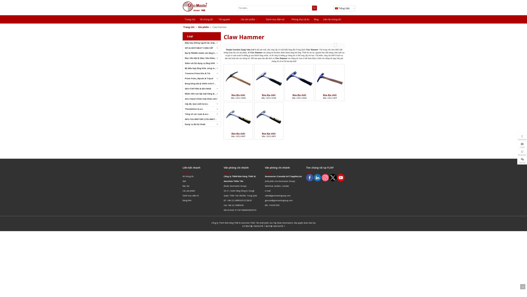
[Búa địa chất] (238, 78)
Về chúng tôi (188, 176)
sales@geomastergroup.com (278, 195)
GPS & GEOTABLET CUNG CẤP (199, 48)
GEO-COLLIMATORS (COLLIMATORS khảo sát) (203, 119)
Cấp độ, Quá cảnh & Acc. (196, 104)
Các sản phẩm (189, 190)
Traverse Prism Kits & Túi (197, 73)
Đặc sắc (186, 186)
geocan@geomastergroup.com (279, 200)
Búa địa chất (238, 95)
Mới (184, 181)
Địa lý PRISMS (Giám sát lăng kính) (201, 53)
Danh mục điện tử (191, 195)
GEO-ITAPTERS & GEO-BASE (198, 88)
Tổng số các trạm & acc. (197, 114)
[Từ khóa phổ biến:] (314, 8)
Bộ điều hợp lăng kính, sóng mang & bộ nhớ (203, 68)
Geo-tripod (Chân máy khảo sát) (201, 98)
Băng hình (187, 200)
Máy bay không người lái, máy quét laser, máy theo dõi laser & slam (203, 43)
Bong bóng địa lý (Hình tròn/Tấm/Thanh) (203, 83)
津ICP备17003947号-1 (255, 226)
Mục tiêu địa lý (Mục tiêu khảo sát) (202, 58)
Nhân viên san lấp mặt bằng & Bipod (202, 93)
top (522, 286)
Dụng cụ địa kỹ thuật (195, 124)
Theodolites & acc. (194, 109)
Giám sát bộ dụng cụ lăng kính (200, 63)
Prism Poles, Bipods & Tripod (199, 78)
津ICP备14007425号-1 (275, 226)
